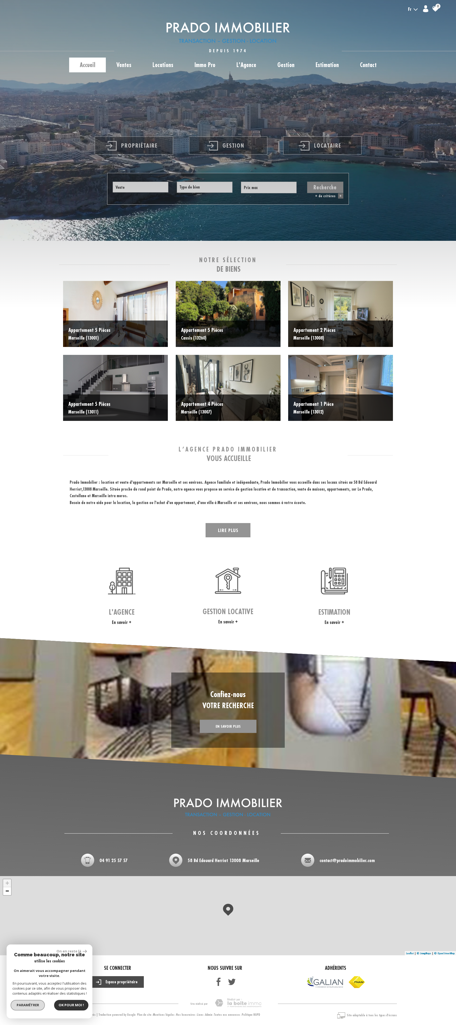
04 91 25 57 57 (113, 860)
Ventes (123, 64)
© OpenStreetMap (444, 953)
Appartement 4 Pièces (202, 407)
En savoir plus (228, 726)
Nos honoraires (185, 1015)
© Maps (424, 953)
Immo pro (204, 64)
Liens (200, 1015)
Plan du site (144, 1015)
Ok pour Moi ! (71, 1005)
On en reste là (68, 951)
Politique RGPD (251, 1015)
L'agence (246, 64)
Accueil (87, 64)
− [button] (7, 891)
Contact (368, 64)
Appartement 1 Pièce (313, 407)
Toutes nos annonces (227, 1015)
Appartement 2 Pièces (314, 333)
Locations (163, 64)
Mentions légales (163, 1015)
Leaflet (410, 953)
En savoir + (121, 622)
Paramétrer (28, 1005)
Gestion (285, 64)
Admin (208, 1015)
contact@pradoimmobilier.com (347, 860)
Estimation (327, 64)
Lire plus (228, 530)
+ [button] (7, 883)
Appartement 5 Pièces (89, 333)
